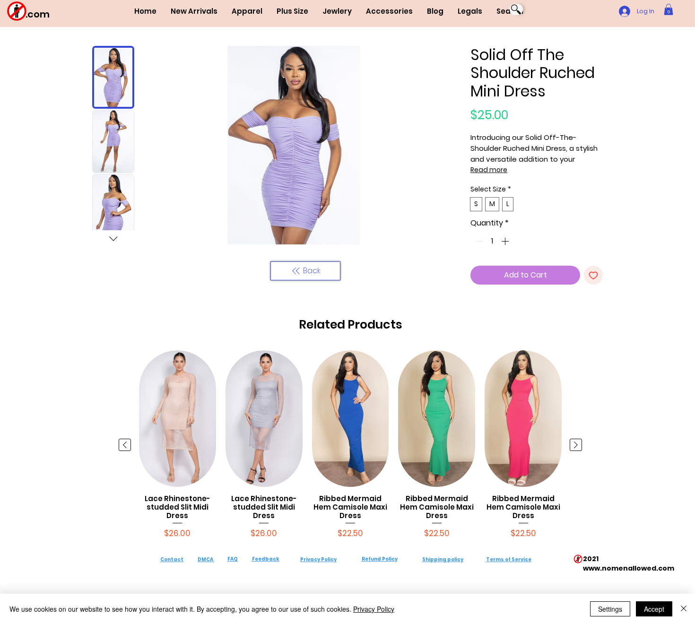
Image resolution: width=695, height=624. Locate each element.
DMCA (205, 559)
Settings (610, 609)
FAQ (232, 559)
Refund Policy (380, 559)
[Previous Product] (125, 445)
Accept (654, 609)
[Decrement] (478, 241)
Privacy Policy (318, 559)
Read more (488, 169)
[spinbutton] (492, 241)
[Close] (683, 608)
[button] (247, 11)
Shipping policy (442, 559)
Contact (171, 559)
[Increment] (506, 241)
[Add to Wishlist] (593, 275)
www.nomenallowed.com (628, 568)
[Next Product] (576, 445)
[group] (350, 445)
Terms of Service (508, 559)
